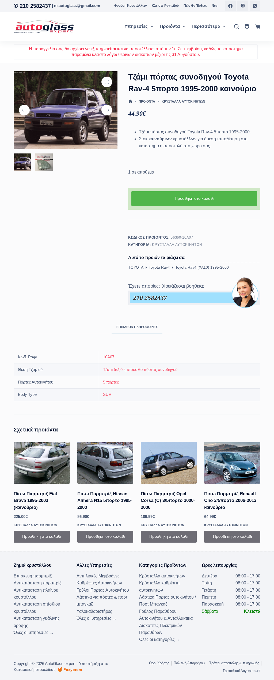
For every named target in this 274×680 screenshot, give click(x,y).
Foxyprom (72, 669)
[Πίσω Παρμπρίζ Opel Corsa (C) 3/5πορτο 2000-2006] (169, 463)
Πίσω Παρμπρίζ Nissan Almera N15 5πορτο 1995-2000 (104, 500)
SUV (107, 394)
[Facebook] (230, 6)
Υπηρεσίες (136, 26)
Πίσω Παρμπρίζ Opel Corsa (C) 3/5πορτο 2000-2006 (168, 500)
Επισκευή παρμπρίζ (33, 576)
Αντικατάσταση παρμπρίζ (37, 583)
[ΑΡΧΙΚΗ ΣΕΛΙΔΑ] (130, 102)
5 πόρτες (111, 382)
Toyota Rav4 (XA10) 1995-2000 (202, 267)
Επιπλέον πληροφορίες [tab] (137, 327)
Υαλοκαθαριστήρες (94, 611)
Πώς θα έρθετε (195, 5)
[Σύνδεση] (247, 26)
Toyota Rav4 (159, 267)
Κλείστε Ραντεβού (165, 5)
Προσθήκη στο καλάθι (194, 198)
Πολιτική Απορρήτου (189, 663)
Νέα (214, 5)
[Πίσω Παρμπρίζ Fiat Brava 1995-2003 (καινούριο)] (42, 463)
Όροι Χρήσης (159, 663)
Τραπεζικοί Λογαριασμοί (241, 671)
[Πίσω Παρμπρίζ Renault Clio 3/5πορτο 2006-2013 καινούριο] (232, 463)
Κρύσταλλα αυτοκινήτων (177, 245)
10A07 (108, 357)
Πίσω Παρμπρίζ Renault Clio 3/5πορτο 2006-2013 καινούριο (230, 500)
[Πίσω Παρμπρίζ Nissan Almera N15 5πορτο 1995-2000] (105, 463)
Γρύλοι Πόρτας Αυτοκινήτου (103, 590)
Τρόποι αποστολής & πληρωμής (234, 663)
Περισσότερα (206, 26)
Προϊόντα (170, 26)
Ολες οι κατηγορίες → (159, 639)
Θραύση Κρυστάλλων (130, 5)
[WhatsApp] (255, 6)
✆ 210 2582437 (32, 6)
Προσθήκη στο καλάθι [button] (41, 536)
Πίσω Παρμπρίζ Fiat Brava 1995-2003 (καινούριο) (35, 500)
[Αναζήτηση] (236, 26)
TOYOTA (135, 267)
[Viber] (242, 6)
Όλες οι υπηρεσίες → (34, 632)
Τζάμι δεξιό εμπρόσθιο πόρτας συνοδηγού (140, 369)
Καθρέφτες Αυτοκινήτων (99, 583)
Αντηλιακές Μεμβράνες (98, 576)
